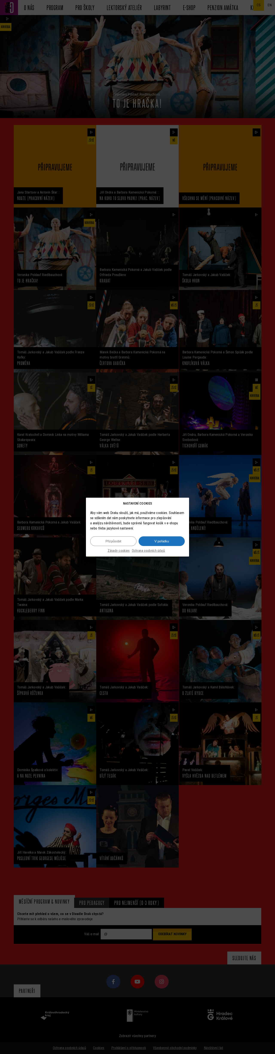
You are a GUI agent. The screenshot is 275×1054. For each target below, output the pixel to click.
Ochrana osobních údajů (148, 551)
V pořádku (161, 541)
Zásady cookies (119, 551)
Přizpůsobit (113, 541)
